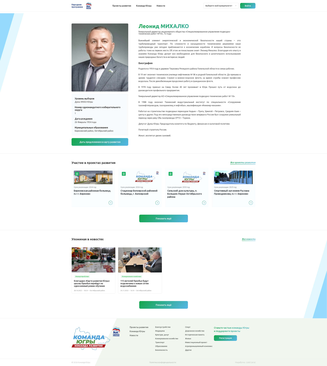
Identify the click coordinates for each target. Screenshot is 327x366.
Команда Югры (143, 6)
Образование (161, 346)
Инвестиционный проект (196, 342)
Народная (77, 5)
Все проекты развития (242, 162)
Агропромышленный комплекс (198, 346)
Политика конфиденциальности (162, 362)
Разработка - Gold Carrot (245, 362)
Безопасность (161, 350)
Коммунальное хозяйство (166, 339)
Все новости (248, 239)
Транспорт (160, 342)
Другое (188, 350)
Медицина (160, 331)
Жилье (188, 339)
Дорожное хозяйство (194, 331)
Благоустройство (163, 327)
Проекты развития (121, 6)
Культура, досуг (162, 335)
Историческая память (195, 335)
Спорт (187, 327)
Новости (161, 6)
